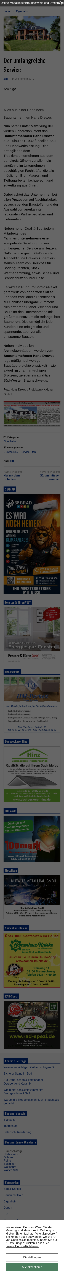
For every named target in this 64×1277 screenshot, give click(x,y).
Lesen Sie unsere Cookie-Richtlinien (27, 1245)
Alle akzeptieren (32, 1267)
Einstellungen (32, 1257)
